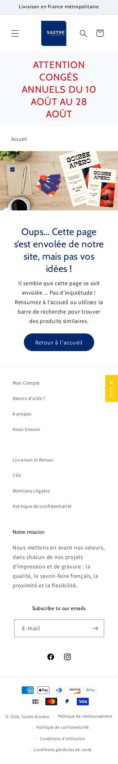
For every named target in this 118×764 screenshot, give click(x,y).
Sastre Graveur (35, 716)
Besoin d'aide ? (29, 398)
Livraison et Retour (33, 460)
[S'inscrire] (95, 628)
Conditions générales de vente (63, 749)
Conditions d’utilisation (62, 738)
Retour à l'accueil (59, 342)
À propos (22, 414)
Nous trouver (27, 429)
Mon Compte (26, 383)
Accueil (19, 139)
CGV (17, 475)
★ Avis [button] (111, 388)
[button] (15, 33)
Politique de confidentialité (42, 506)
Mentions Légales (31, 491)
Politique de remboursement (85, 716)
